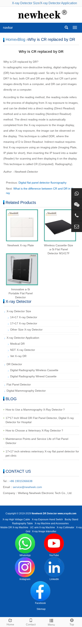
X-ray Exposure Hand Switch (47, 519)
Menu (51, 624)
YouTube (54, 555)
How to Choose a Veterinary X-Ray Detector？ (35, 430)
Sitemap (41, 609)
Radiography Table (22, 523)
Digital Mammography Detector (26, 390)
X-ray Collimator (65, 527)
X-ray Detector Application (58, 3)
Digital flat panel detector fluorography (42, 182)
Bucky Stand (71, 519)
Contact (31, 624)
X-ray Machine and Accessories (52, 523)
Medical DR (17, 343)
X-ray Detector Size (25, 3)
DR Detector (14, 364)
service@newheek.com (27, 487)
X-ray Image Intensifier (44, 531)
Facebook (40, 603)
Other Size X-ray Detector (26, 329)
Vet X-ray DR (18, 356)
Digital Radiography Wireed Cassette (33, 376)
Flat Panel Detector (19, 384)
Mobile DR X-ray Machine (14, 527)
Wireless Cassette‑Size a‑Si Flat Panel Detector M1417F (58, 249)
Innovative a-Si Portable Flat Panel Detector (21, 293)
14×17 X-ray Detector (23, 317)
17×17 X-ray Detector (23, 323)
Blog (21, 39)
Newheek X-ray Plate (20, 245)
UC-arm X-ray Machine (42, 527)
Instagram (25, 579)
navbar (8, 27)
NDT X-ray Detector (22, 349)
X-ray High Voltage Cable (16, 519)
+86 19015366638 (20, 481)
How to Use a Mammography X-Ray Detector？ (35, 409)
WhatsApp (25, 555)
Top (71, 624)
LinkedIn (54, 579)
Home (11, 39)
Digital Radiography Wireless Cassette (34, 370)
